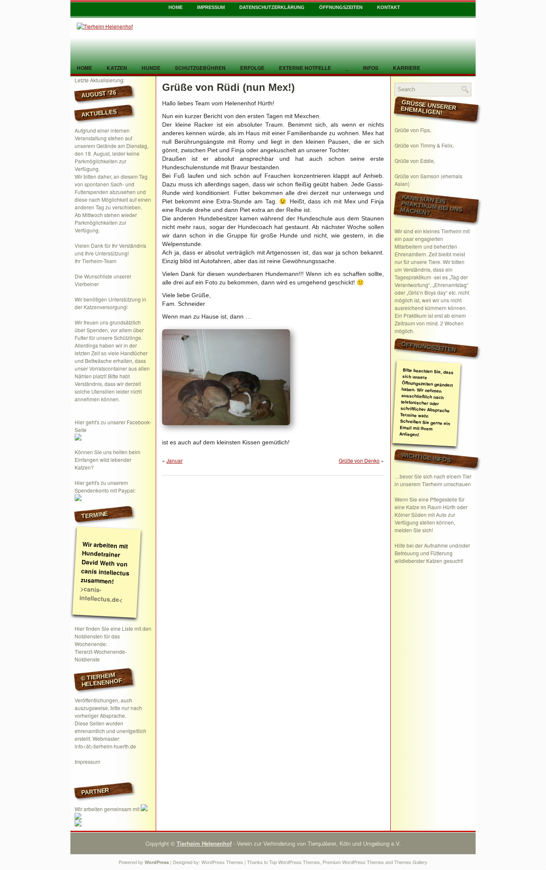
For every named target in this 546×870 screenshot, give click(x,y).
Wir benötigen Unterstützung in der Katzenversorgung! (110, 303)
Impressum (211, 7)
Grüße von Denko (359, 460)
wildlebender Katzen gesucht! (429, 560)
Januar (174, 460)
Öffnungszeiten (341, 7)
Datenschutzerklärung (272, 7)
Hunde (151, 68)
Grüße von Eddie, (415, 160)
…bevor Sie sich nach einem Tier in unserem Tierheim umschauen (433, 480)
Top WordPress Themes (294, 861)
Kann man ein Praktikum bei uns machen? (431, 205)
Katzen (117, 68)
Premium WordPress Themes (353, 861)
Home (175, 7)
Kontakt (388, 7)
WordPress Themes (222, 861)
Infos (370, 68)
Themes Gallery (410, 861)
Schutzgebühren (200, 68)
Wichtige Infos (426, 457)
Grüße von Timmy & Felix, (424, 145)
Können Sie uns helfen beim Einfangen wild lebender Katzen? (107, 459)
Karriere (406, 68)
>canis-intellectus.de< (101, 594)
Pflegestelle (443, 499)
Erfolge (252, 68)
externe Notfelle (305, 68)
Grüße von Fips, (413, 129)
